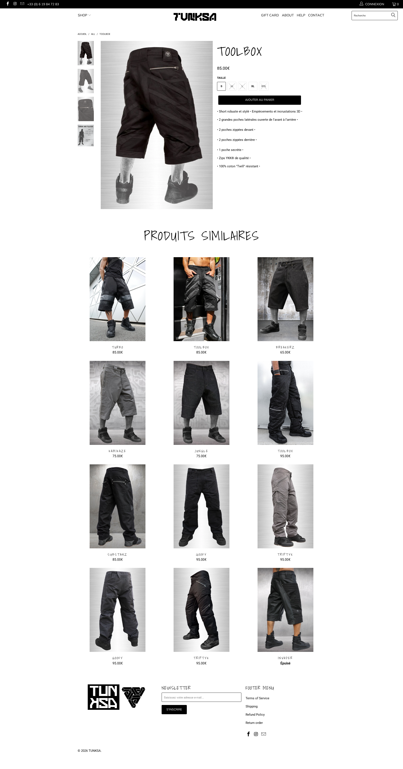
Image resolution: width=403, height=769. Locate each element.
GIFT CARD (270, 15)
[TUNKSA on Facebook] (7, 4)
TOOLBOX (201, 299)
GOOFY (201, 506)
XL (252, 86)
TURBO (117, 299)
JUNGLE (201, 403)
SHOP (82, 15)
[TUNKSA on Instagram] (15, 4)
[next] (207, 128)
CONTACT (316, 15)
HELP (301, 15)
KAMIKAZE (117, 403)
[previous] (106, 128)
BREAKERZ (285, 299)
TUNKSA (95, 751)
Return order (254, 723)
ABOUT (288, 15)
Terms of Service (257, 698)
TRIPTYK (285, 506)
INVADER (285, 610)
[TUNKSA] (203, 16)
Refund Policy (255, 715)
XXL (263, 86)
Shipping (252, 706)
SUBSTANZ (117, 506)
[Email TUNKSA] (22, 4)
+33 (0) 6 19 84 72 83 (43, 4)
